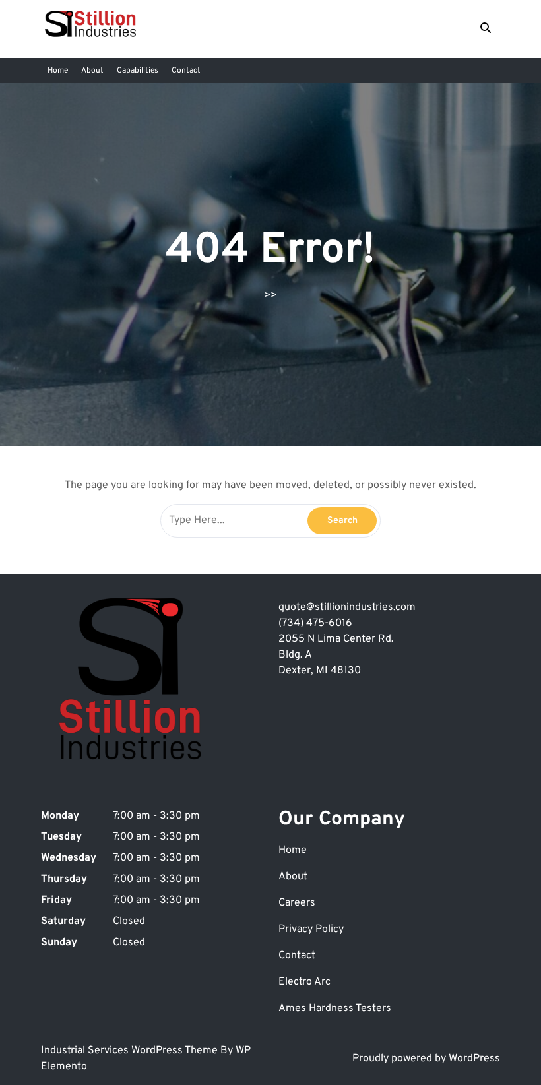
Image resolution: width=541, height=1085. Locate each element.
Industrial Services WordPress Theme (130, 1050)
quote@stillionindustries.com (347, 607)
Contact (186, 70)
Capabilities (137, 70)
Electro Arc (304, 982)
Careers (296, 903)
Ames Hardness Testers (334, 1008)
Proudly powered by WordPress (426, 1058)
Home (58, 70)
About (92, 70)
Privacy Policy (311, 929)
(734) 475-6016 (315, 623)
